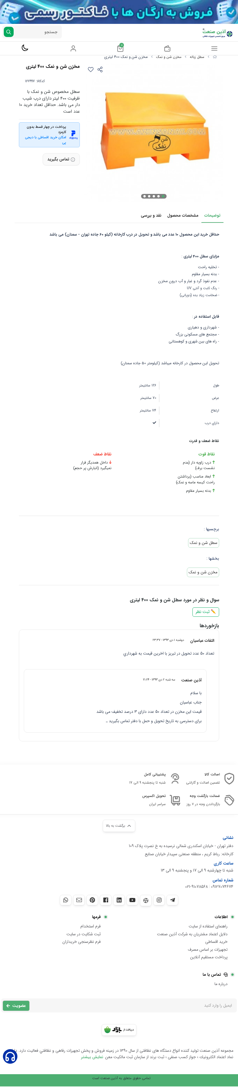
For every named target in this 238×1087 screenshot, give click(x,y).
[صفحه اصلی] (215, 57)
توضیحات (212, 215)
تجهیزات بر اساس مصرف (208, 949)
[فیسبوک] (105, 900)
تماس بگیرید (58, 159)
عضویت (19, 1006)
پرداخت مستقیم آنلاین (209, 957)
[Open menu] (214, 48)
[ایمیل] (79, 900)
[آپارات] (146, 900)
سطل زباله (197, 57)
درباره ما (221, 984)
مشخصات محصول (183, 215)
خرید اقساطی (216, 941)
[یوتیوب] (132, 900)
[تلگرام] (172, 900)
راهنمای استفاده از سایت (208, 926)
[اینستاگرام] (159, 900)
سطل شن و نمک (203, 543)
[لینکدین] (119, 900)
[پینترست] (92, 900)
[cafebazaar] (119, 1030)
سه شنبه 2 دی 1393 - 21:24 (159, 679)
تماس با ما (212, 975)
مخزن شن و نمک (168, 57)
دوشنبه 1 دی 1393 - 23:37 (168, 640)
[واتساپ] (65, 900)
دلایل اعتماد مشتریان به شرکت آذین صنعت (192, 934)
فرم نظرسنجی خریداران (81, 941)
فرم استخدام (90, 926)
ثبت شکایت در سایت (83, 934)
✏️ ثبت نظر (206, 612)
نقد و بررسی (151, 215)
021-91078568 (196, 886)
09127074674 (222, 886)
